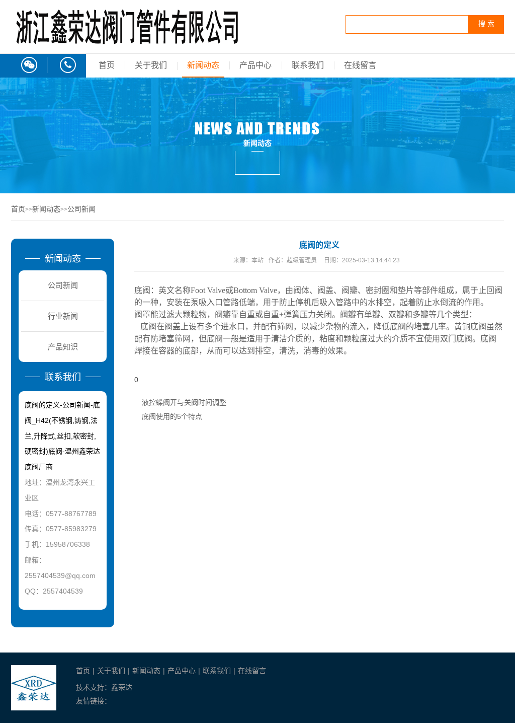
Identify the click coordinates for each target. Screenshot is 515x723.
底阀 (215, 338)
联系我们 (308, 65)
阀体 (301, 290)
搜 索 (486, 24)
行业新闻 (63, 316)
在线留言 (360, 65)
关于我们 (151, 65)
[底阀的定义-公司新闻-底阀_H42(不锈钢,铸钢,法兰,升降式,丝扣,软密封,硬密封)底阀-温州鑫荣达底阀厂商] (126, 44)
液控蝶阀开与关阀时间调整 (184, 402)
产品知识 (63, 346)
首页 (107, 65)
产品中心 (255, 65)
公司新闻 (81, 209)
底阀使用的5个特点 (172, 416)
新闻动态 (203, 65)
